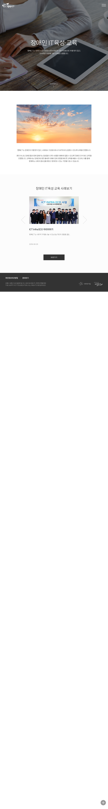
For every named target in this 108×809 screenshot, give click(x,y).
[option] (54, 220)
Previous (23, 220)
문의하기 (25, 278)
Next (85, 220)
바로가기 (54, 257)
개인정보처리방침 (11, 278)
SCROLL (54, 83)
